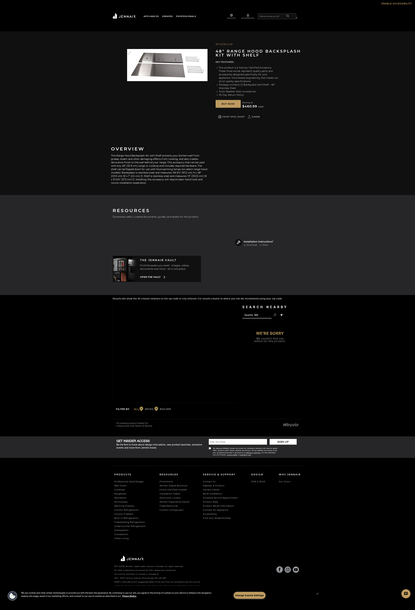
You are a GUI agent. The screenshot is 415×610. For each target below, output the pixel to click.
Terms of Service (143, 426)
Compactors (121, 534)
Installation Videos (170, 494)
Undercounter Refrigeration (130, 526)
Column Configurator (172, 510)
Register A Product (214, 485)
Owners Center (211, 489)
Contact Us (142, 423)
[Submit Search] (287, 16)
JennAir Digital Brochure (173, 485)
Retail (149, 409)
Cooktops (119, 489)
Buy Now (228, 103)
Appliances (151, 16)
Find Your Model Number (217, 518)
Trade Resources (169, 506)
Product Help (210, 502)
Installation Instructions (258, 241)
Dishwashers (121, 530)
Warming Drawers (124, 506)
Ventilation (120, 498)
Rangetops (120, 494)
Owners (167, 16)
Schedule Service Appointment (220, 498)
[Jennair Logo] (127, 16)
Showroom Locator (170, 498)
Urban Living (121, 538)
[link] (291, 424)
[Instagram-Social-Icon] (288, 570)
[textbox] (257, 315)
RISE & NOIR (258, 481)
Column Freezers (123, 514)
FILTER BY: (123, 408)
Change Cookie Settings (249, 595)
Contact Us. (245, 455)
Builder (165, 409)
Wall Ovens (120, 485)
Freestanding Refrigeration (129, 522)
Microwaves (121, 502)
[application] (167, 65)
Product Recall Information (218, 506)
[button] (129, 53)
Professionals (186, 16)
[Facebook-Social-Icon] (279, 570)
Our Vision (284, 481)
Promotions (166, 481)
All (136, 409)
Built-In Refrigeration (126, 518)
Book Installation (212, 494)
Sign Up (283, 441)
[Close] (317, 593)
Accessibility (210, 514)
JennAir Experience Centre (174, 502)
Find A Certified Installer (173, 489)
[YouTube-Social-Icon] (296, 570)
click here (232, 455)
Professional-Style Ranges (129, 481)
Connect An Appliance (215, 510)
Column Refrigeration (126, 510)
